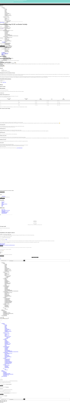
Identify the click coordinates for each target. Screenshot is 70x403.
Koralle (3, 82)
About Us (3, 202)
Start (0, 21)
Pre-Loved (6, 369)
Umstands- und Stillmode (8, 15)
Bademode (6, 14)
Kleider (6, 324)
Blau (5, 82)
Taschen (6, 279)
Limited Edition (7, 16)
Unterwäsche (8, 276)
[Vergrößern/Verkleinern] (1, 401)
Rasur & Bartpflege (7, 289)
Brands (2, 309)
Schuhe (6, 285)
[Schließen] (0, 251)
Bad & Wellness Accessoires (8, 37)
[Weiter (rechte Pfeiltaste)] (2, 402)
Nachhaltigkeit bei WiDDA (6, 57)
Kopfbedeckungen (7, 26)
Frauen (4, 8)
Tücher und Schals (7, 28)
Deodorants (6, 288)
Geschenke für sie (7, 359)
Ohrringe (10, 21)
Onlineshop (3, 7)
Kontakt (3, 204)
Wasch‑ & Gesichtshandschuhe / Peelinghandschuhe (11, 351)
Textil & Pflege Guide (4, 212)
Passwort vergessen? (9, 384)
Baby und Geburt (7, 303)
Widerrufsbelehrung (4, 213)
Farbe (1, 40)
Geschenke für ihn (7, 299)
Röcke (6, 266)
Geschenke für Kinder (8, 300)
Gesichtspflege (7, 31)
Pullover (6, 18)
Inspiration (4, 48)
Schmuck (7, 21)
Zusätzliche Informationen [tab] (5, 53)
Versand (2, 28)
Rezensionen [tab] (3, 54)
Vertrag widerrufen (35, 257)
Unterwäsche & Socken (8, 269)
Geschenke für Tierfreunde (8, 46)
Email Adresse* (2, 236)
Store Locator (5, 59)
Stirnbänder (6, 282)
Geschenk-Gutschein (7, 298)
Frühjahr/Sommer (7, 49)
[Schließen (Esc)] (6, 401)
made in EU (9, 47)
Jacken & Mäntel (7, 13)
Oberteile (6, 12)
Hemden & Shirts (7, 17)
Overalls (6, 9)
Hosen (6, 10)
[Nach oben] (0, 258)
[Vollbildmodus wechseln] (2, 401)
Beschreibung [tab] (3, 52)
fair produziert (5, 47)
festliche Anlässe (7, 51)
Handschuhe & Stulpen (8, 27)
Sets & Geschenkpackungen (8, 290)
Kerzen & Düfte (7, 39)
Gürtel (5, 284)
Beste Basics (6, 50)
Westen (6, 11)
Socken (7, 277)
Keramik (6, 38)
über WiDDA (3, 55)
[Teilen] (4, 401)
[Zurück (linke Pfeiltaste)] (1, 402)
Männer (4, 332)
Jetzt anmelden (11, 1)
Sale (3, 307)
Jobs (2, 205)
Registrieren (1, 394)
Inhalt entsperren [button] (2, 244)
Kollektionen (5, 372)
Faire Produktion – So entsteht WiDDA (8, 313)
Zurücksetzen (3, 196)
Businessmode (7, 306)
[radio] (4, 193)
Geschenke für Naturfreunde (8, 361)
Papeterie (6, 41)
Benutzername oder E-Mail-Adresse (5, 381)
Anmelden (1, 385)
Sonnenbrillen (6, 25)
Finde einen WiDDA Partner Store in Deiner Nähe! (20, 0)
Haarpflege (6, 348)
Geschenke (4, 297)
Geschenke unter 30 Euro (8, 302)
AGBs (2, 203)
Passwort (1, 382)
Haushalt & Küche (7, 295)
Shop (2, 21)
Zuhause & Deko (5, 291)
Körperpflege (6, 287)
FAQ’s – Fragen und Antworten (6, 210)
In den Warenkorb (2, 198)
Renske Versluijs (2, 22)
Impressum (3, 201)
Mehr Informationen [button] (2, 243)
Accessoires (4, 23)
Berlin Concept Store (4, 315)
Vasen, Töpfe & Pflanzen (8, 356)
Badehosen (6, 22)
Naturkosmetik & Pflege (6, 346)
